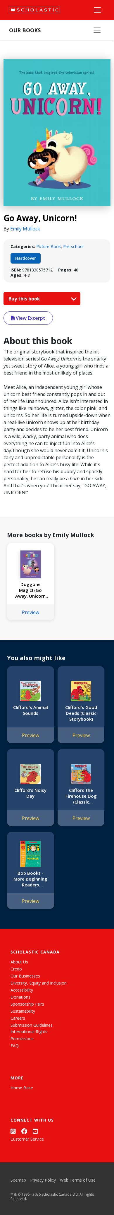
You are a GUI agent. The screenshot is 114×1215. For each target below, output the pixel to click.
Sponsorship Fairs (27, 1004)
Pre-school (73, 246)
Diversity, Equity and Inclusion (39, 983)
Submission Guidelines (32, 1025)
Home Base (22, 1088)
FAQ (15, 1045)
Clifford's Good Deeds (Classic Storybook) (81, 713)
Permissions (22, 1038)
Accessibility (22, 990)
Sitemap (18, 1180)
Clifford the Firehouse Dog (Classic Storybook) (81, 796)
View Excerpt (30, 318)
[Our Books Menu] (97, 30)
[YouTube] (35, 1131)
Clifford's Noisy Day (30, 793)
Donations (20, 997)
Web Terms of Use (78, 1180)
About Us (19, 962)
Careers (18, 1018)
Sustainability (23, 1011)
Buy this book (24, 298)
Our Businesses (25, 976)
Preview (30, 612)
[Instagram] (13, 1131)
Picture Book (48, 246)
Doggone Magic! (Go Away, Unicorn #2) (30, 590)
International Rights (29, 1031)
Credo (16, 969)
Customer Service (27, 1139)
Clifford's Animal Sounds (30, 710)
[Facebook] (24, 1131)
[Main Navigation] (97, 10)
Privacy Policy (43, 1180)
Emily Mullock (25, 228)
